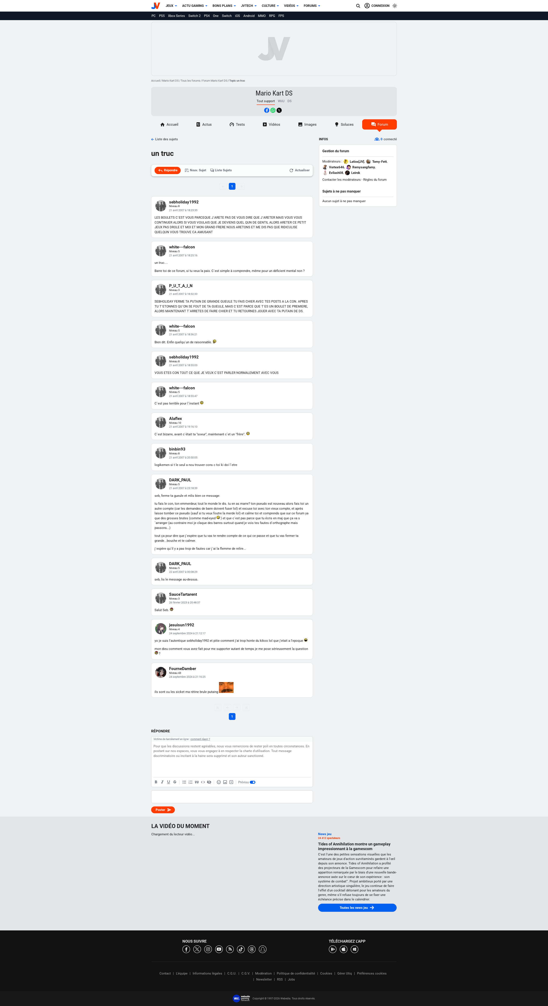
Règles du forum (375, 180)
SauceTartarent (183, 594)
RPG (272, 16)
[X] (197, 949)
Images (310, 124)
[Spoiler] (209, 782)
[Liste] (184, 782)
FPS (281, 16)
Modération (263, 973)
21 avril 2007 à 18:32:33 (183, 294)
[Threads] (252, 949)
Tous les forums (190, 80)
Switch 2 (194, 16)
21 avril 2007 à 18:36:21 (183, 334)
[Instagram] (208, 949)
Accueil (155, 80)
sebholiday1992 (184, 202)
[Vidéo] (231, 782)
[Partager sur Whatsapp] (272, 110)
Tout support (266, 101)
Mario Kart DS (170, 80)
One (216, 16)
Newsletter (264, 979)
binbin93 (177, 449)
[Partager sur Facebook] (266, 110)
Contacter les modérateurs (341, 180)
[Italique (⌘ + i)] (162, 782)
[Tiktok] (241, 949)
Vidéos (289, 6)
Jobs (291, 979)
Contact (165, 973)
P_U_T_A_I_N (180, 285)
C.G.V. (245, 973)
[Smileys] (218, 782)
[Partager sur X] (279, 110)
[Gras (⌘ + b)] (156, 782)
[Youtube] (219, 949)
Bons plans (222, 6)
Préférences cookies (372, 973)
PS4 (207, 16)
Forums (310, 6)
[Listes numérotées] (190, 782)
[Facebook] (186, 949)
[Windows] (354, 949)
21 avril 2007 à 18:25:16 (183, 255)
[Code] (203, 782)
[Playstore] (333, 949)
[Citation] (196, 782)
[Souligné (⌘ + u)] (168, 782)
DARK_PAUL (180, 480)
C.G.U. (231, 973)
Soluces (347, 124)
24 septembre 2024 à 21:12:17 (187, 633)
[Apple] (343, 949)
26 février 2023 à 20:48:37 (184, 602)
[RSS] (230, 949)
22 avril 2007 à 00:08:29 (183, 571)
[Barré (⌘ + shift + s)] (174, 782)
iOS (237, 16)
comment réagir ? (200, 739)
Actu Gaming (193, 6)
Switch (227, 16)
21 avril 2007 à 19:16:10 (183, 426)
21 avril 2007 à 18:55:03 (183, 365)
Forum (383, 124)
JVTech (247, 6)
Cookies (326, 973)
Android (249, 16)
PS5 (162, 16)
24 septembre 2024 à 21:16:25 (187, 676)
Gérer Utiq (344, 973)
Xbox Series (176, 16)
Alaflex (175, 418)
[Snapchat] (263, 949)
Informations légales (207, 973)
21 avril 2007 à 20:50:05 (183, 457)
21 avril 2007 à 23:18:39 (183, 488)
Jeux (169, 6)
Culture (268, 6)
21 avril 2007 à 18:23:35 (183, 210)
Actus (207, 124)
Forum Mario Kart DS (214, 80)
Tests (240, 124)
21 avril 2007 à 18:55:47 (183, 396)
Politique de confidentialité (296, 973)
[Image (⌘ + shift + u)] (225, 782)
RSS (280, 979)
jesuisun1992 (181, 624)
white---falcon (182, 247)
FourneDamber (182, 668)
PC (154, 16)
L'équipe (182, 973)
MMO (262, 16)
